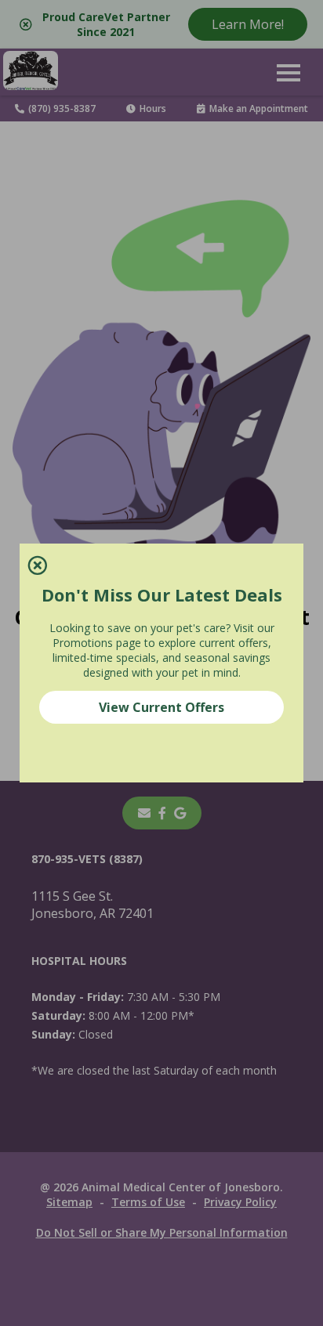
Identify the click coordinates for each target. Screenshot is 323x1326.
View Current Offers (161, 707)
